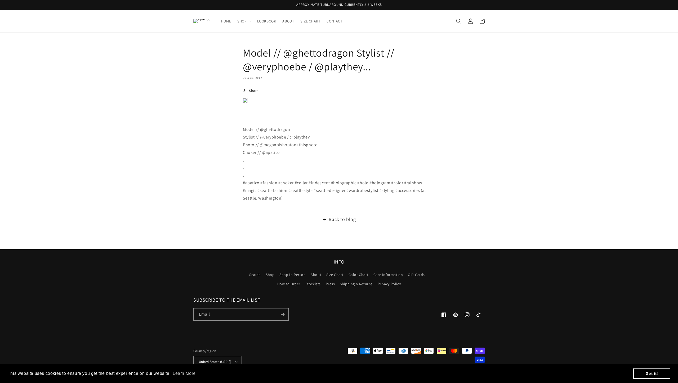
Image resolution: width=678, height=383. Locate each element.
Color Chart (359, 274)
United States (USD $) (215, 361)
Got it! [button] (652, 373)
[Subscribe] (282, 314)
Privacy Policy (389, 284)
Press (330, 284)
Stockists (313, 284)
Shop (270, 274)
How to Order (288, 284)
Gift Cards (416, 274)
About (316, 274)
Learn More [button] (184, 373)
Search (255, 274)
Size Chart (335, 274)
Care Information (388, 274)
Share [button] (254, 90)
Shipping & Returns (356, 284)
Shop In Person (292, 274)
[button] (244, 21)
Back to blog (342, 219)
